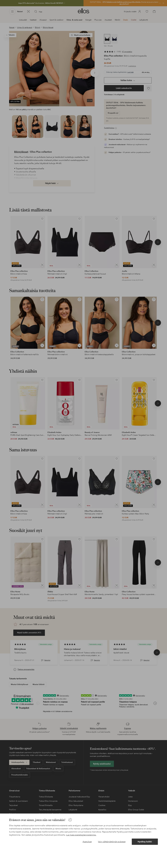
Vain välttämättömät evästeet (112, 841)
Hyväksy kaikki (145, 841)
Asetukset (87, 841)
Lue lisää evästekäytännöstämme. (81, 835)
